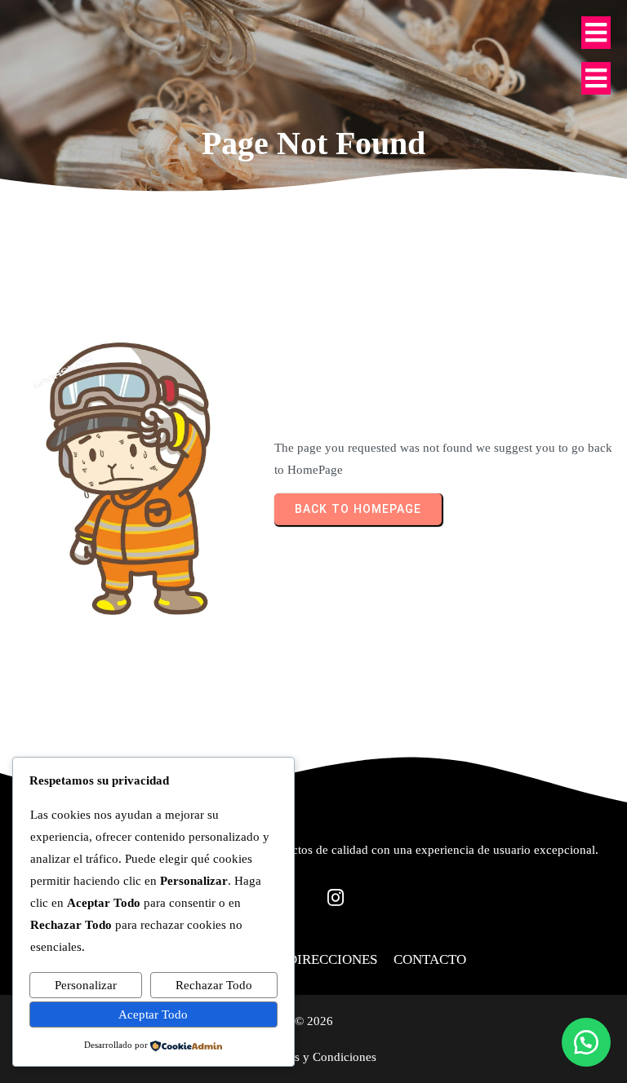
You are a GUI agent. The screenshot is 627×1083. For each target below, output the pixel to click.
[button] (586, 1042)
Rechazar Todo (214, 985)
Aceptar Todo (153, 1014)
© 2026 (314, 1021)
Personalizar (86, 985)
